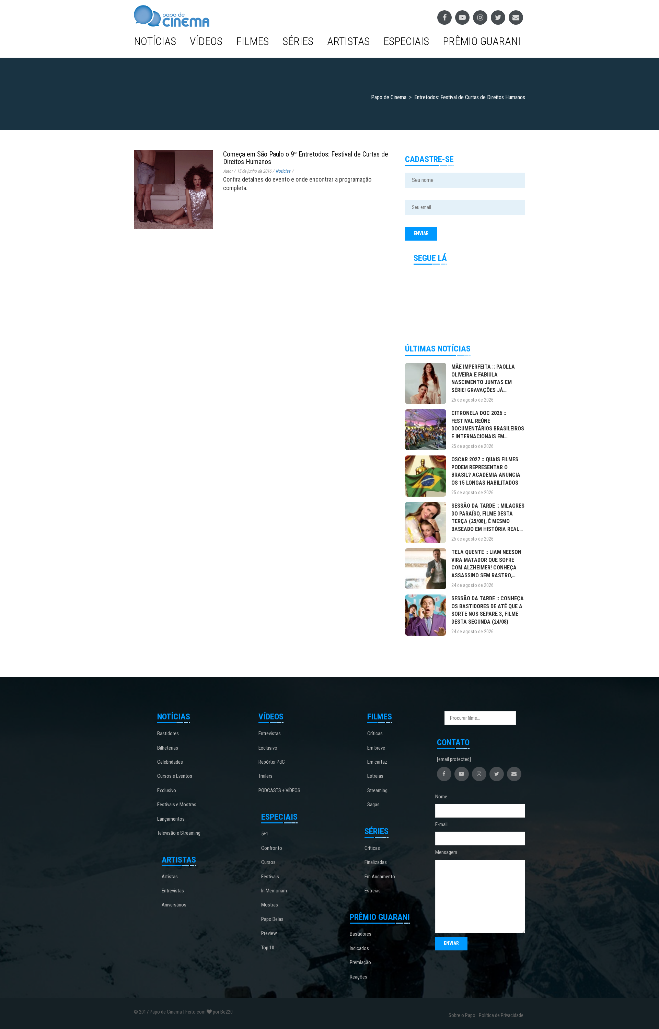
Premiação (360, 962)
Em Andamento (380, 877)
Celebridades (170, 762)
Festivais (270, 877)
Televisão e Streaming (178, 833)
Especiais (406, 41)
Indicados (359, 948)
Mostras (269, 905)
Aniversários (174, 905)
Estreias (375, 776)
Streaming (377, 790)
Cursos (268, 862)
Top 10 (267, 948)
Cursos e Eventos (174, 776)
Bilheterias (167, 748)
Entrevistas (173, 891)
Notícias (155, 41)
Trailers (265, 776)
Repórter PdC (271, 762)
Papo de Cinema (166, 1012)
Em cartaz (377, 762)
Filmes (252, 41)
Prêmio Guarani (482, 41)
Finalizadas (376, 862)
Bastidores (168, 733)
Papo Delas (272, 919)
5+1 (264, 834)
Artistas (348, 41)
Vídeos (206, 41)
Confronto (271, 848)
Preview (269, 933)
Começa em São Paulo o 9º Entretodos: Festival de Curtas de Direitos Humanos (305, 158)
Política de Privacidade (501, 1015)
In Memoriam (274, 891)
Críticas (375, 733)
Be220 (226, 1012)
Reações (358, 977)
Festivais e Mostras (176, 804)
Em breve (376, 748)
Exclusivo (166, 790)
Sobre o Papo (462, 1015)
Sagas (373, 804)
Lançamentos (171, 819)
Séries (297, 41)
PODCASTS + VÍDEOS (279, 790)
